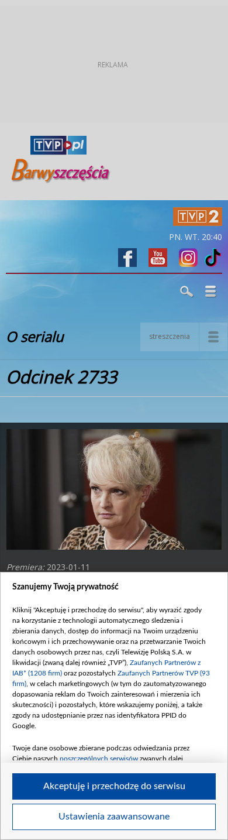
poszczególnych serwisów (99, 758)
